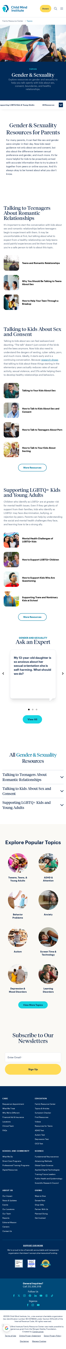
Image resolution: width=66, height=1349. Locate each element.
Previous (3, 673)
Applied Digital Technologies (47, 1170)
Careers (5, 1227)
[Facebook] (14, 1295)
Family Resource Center (12, 21)
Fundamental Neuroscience (47, 1156)
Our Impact (7, 1196)
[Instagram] (24, 1295)
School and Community (15, 1151)
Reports (5, 1218)
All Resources (48, 105)
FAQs (4, 1130)
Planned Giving (41, 1214)
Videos (38, 1122)
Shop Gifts (39, 1205)
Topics (29, 21)
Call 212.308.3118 (32, 1286)
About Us (7, 1190)
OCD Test (39, 1143)
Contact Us (7, 1231)
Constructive (37, 1331)
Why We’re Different (10, 1113)
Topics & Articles (42, 1108)
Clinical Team (8, 1126)
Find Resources (41, 1117)
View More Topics (33, 1005)
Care (5, 1098)
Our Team (6, 1214)
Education (41, 1098)
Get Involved (40, 1218)
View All (32, 719)
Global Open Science (44, 1165)
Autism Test (40, 1135)
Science (39, 1151)
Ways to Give (40, 1196)
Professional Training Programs (15, 1165)
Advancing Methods (43, 1161)
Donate (45, 9)
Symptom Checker (43, 1113)
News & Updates (9, 1200)
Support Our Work (33, 1245)
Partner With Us (41, 1209)
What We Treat (8, 1108)
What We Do (7, 1156)
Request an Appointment (13, 1104)
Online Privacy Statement (30, 1336)
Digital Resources (9, 1170)
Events (5, 1205)
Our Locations (8, 1209)
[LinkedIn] (35, 1295)
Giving (38, 1190)
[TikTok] (52, 1295)
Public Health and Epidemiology (48, 1178)
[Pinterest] (30, 1295)
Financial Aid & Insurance (13, 1117)
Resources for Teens (43, 1126)
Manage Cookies (39, 1341)
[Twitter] (19, 1295)
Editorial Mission (9, 1222)
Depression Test (42, 1139)
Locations (6, 1122)
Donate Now (40, 1200)
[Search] (55, 8)
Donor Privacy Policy (52, 1336)
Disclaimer (24, 1341)
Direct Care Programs (11, 1161)
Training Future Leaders (45, 1174)
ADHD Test (39, 1130)
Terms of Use (10, 1336)
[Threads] (46, 1295)
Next (63, 673)
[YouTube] (41, 1295)
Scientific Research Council (47, 1183)
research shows (49, 359)
